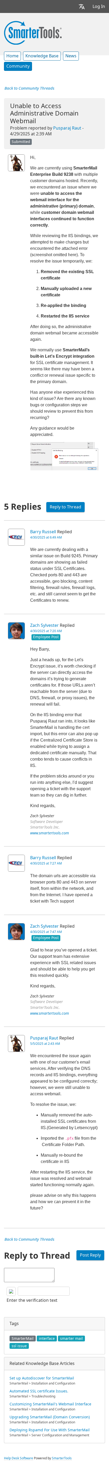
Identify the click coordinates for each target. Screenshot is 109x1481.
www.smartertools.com (49, 833)
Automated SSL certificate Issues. (39, 1391)
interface (47, 1338)
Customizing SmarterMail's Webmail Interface (50, 1404)
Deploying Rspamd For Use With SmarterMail (50, 1430)
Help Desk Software (18, 1458)
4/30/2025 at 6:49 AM (46, 537)
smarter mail (71, 1338)
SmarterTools (62, 1458)
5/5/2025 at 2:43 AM (45, 1044)
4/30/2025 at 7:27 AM (46, 863)
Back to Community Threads (29, 88)
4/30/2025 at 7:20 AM (46, 631)
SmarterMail (23, 1338)
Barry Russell (43, 531)
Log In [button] (99, 6)
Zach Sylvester (44, 625)
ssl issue (19, 1346)
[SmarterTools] (33, 32)
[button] (81, 6)
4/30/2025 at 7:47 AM (46, 932)
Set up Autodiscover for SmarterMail (42, 1378)
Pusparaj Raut (67, 128)
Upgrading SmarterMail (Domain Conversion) (50, 1417)
